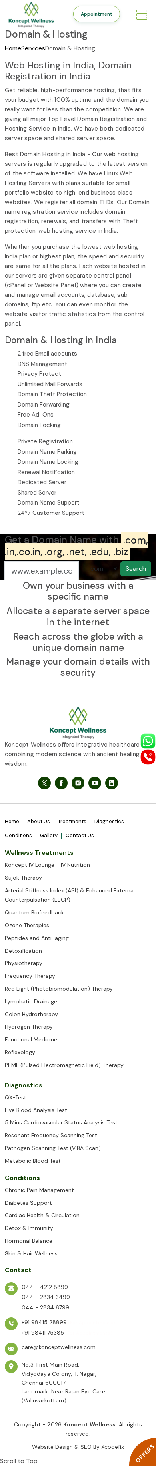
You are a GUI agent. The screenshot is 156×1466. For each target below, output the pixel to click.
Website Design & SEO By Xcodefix (78, 1446)
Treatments (72, 821)
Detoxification (23, 950)
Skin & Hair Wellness (31, 1253)
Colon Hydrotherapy (31, 1014)
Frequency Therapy (30, 975)
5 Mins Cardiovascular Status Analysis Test (61, 1122)
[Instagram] (78, 783)
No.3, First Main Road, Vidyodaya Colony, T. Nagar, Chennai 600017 (59, 1373)
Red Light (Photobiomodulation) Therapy (59, 988)
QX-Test (15, 1097)
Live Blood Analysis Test (36, 1110)
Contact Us (80, 835)
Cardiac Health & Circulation (42, 1215)
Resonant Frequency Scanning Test (51, 1135)
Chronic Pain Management (39, 1190)
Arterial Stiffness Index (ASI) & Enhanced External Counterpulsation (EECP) (70, 895)
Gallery (49, 835)
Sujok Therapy (23, 877)
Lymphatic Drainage (31, 1001)
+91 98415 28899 (44, 1322)
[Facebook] (44, 783)
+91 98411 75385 (43, 1332)
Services (33, 48)
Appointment (96, 14)
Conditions (18, 835)
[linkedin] (111, 783)
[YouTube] (94, 783)
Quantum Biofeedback (34, 912)
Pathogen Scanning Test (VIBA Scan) (53, 1148)
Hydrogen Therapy (29, 1026)
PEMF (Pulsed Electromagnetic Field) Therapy (64, 1065)
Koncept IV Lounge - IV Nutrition (47, 864)
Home (13, 48)
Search (136, 568)
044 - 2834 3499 (46, 1297)
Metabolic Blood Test (33, 1160)
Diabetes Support (28, 1202)
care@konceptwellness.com (59, 1347)
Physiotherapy (23, 963)
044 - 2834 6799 (45, 1307)
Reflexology (20, 1052)
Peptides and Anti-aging (37, 938)
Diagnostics (109, 821)
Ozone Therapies (27, 925)
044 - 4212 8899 (45, 1287)
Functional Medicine (31, 1039)
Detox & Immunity (29, 1228)
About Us (38, 821)
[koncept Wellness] (38, 14)
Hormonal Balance (28, 1240)
